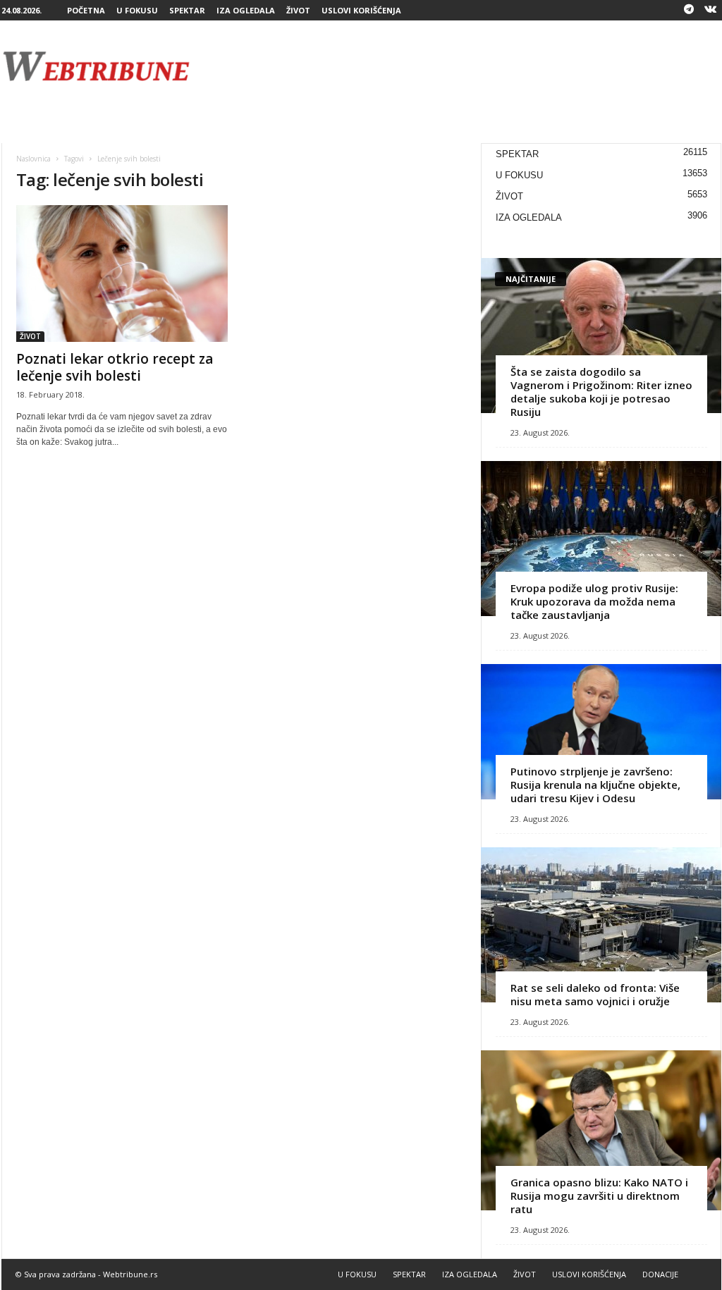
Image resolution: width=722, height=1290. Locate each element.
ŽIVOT (298, 10)
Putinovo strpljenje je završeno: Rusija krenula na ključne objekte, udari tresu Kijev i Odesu (595, 784)
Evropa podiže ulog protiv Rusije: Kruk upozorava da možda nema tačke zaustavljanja (594, 601)
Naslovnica (33, 159)
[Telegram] (688, 10)
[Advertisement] (464, 66)
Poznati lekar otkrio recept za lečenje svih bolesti (114, 367)
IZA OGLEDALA (245, 10)
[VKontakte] (710, 10)
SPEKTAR (187, 10)
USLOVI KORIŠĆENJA (361, 10)
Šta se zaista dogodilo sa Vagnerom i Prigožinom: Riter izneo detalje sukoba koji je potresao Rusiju (601, 391)
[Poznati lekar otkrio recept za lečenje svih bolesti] (122, 273)
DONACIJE (660, 1274)
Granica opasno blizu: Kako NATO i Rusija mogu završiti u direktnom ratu (599, 1195)
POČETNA (86, 10)
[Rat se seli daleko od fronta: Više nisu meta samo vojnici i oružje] (601, 924)
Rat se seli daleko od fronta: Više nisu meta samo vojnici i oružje (595, 994)
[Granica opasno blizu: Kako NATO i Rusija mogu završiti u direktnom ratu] (601, 1130)
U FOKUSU (137, 10)
